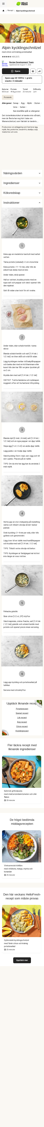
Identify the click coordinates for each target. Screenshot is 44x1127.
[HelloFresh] (22, 4)
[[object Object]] (32, 71)
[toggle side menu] (3, 3)
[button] (22, 183)
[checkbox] (3, 57)
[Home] (3, 10)
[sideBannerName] (22, 151)
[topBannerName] (22, 19)
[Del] (39, 71)
